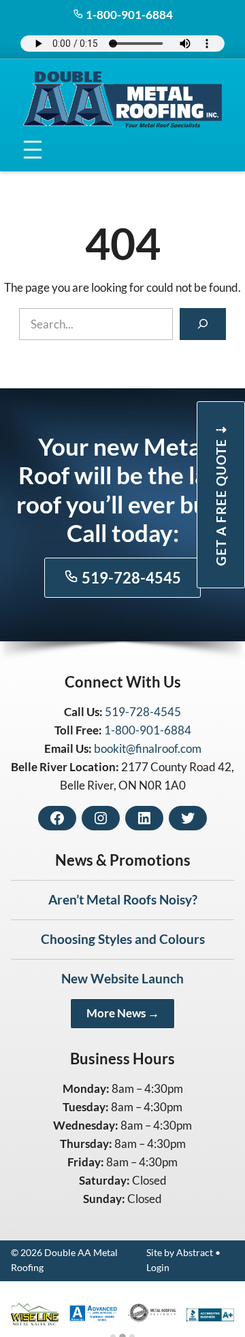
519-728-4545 (130, 578)
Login (157, 1267)
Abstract (194, 1252)
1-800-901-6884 (128, 14)
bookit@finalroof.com (147, 748)
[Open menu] (33, 150)
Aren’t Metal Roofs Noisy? (122, 899)
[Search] (203, 324)
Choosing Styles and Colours (123, 939)
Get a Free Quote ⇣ (221, 495)
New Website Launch (122, 978)
